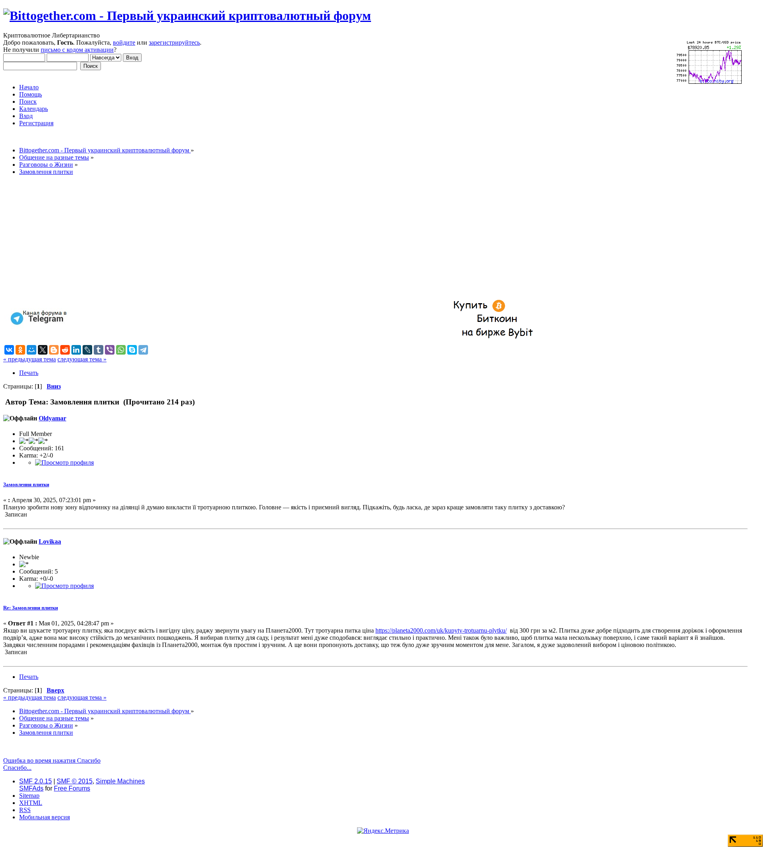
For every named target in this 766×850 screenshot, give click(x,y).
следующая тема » (82, 359)
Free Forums (72, 788)
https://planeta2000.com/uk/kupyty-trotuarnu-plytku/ (441, 630)
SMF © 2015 (75, 781)
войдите (124, 42)
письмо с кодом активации (77, 49)
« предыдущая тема (29, 359)
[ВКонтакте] (9, 350)
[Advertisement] (242, 238)
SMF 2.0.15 (35, 781)
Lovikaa (50, 541)
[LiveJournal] (87, 350)
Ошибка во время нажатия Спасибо (52, 760)
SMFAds (31, 788)
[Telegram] (143, 350)
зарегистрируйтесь (174, 42)
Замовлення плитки (26, 484)
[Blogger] (54, 350)
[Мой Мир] (31, 350)
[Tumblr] (98, 350)
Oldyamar (52, 418)
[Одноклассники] (20, 350)
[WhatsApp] (121, 350)
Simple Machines (120, 781)
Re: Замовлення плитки (30, 608)
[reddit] (65, 350)
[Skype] (132, 350)
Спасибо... (17, 767)
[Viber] (110, 350)
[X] (42, 350)
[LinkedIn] (76, 350)
